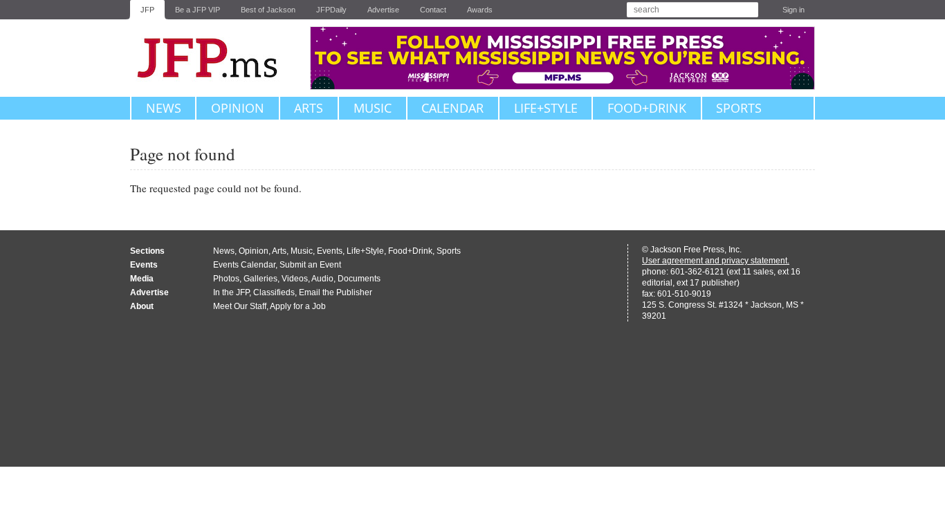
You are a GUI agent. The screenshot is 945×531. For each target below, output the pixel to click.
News (163, 108)
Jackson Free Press (216, 58)
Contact (433, 10)
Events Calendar (244, 265)
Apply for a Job (298, 306)
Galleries (260, 278)
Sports (739, 108)
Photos (226, 278)
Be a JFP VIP (197, 10)
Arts (308, 108)
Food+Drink (646, 108)
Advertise (383, 10)
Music (373, 108)
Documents (359, 278)
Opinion (237, 108)
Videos (295, 278)
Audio (322, 278)
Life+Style (546, 108)
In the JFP (231, 292)
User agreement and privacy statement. (715, 261)
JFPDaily (331, 10)
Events (329, 251)
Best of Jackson (268, 10)
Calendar (452, 108)
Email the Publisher (335, 292)
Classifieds (274, 292)
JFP (147, 10)
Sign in (793, 10)
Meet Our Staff (239, 306)
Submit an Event (310, 265)
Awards (480, 10)
